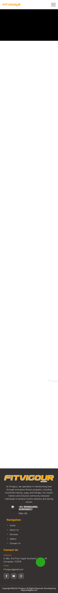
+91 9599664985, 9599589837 (28, 508)
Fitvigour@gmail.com (13, 569)
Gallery (13, 539)
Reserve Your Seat (29, 186)
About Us (14, 530)
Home (12, 525)
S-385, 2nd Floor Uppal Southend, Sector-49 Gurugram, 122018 (25, 560)
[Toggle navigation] (53, 4)
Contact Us (15, 543)
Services (14, 534)
